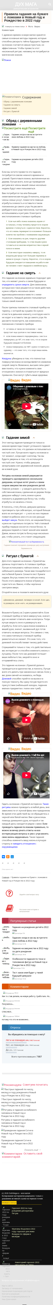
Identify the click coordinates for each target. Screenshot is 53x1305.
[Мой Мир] (12, 856)
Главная (5, 877)
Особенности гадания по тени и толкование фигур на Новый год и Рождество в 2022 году (29, 962)
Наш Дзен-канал (9, 1299)
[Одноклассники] (7, 856)
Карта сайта (7, 1285)
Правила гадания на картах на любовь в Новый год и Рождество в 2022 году (29, 148)
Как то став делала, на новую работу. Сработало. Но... (26, 996)
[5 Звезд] (24, 863)
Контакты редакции (10, 1294)
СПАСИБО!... (7, 1011)
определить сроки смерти (15, 284)
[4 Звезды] (19, 863)
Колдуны (6, 358)
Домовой (6, 678)
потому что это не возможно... (15, 1019)
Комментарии (8, 30)
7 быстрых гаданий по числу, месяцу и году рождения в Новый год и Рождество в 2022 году (18, 1102)
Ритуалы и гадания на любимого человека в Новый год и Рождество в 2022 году (18, 1122)
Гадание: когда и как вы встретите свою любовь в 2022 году (27, 135)
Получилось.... (8, 1004)
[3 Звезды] (13, 863)
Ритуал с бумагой (11, 111)
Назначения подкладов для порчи (17, 1291)
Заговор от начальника (12, 1288)
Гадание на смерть (11, 105)
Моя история (27, 905)
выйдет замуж (9, 520)
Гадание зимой (10, 108)
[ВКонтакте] (3, 856)
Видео (37, 26)
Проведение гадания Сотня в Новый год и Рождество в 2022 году (17, 1143)
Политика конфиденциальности (16, 1296)
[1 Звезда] (2, 863)
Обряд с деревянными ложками (17, 101)
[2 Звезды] (8, 863)
